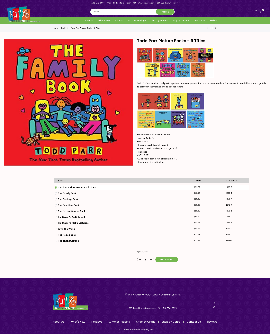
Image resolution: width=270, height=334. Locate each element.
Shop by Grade (158, 20)
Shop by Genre (180, 20)
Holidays (119, 20)
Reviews (214, 20)
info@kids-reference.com (120, 3)
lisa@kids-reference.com (145, 308)
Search (165, 11)
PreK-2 (64, 28)
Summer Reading (136, 20)
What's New (104, 20)
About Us (89, 20)
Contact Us (199, 20)
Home (55, 28)
